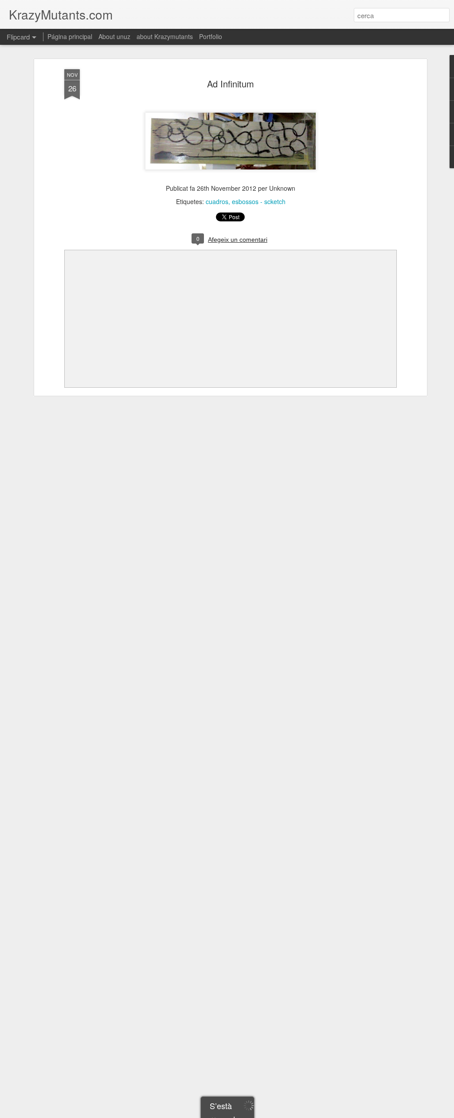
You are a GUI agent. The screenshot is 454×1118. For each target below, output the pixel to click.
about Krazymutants (165, 36)
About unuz (114, 36)
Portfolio (210, 36)
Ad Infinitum (230, 83)
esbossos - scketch (259, 201)
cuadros (217, 201)
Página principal (69, 36)
